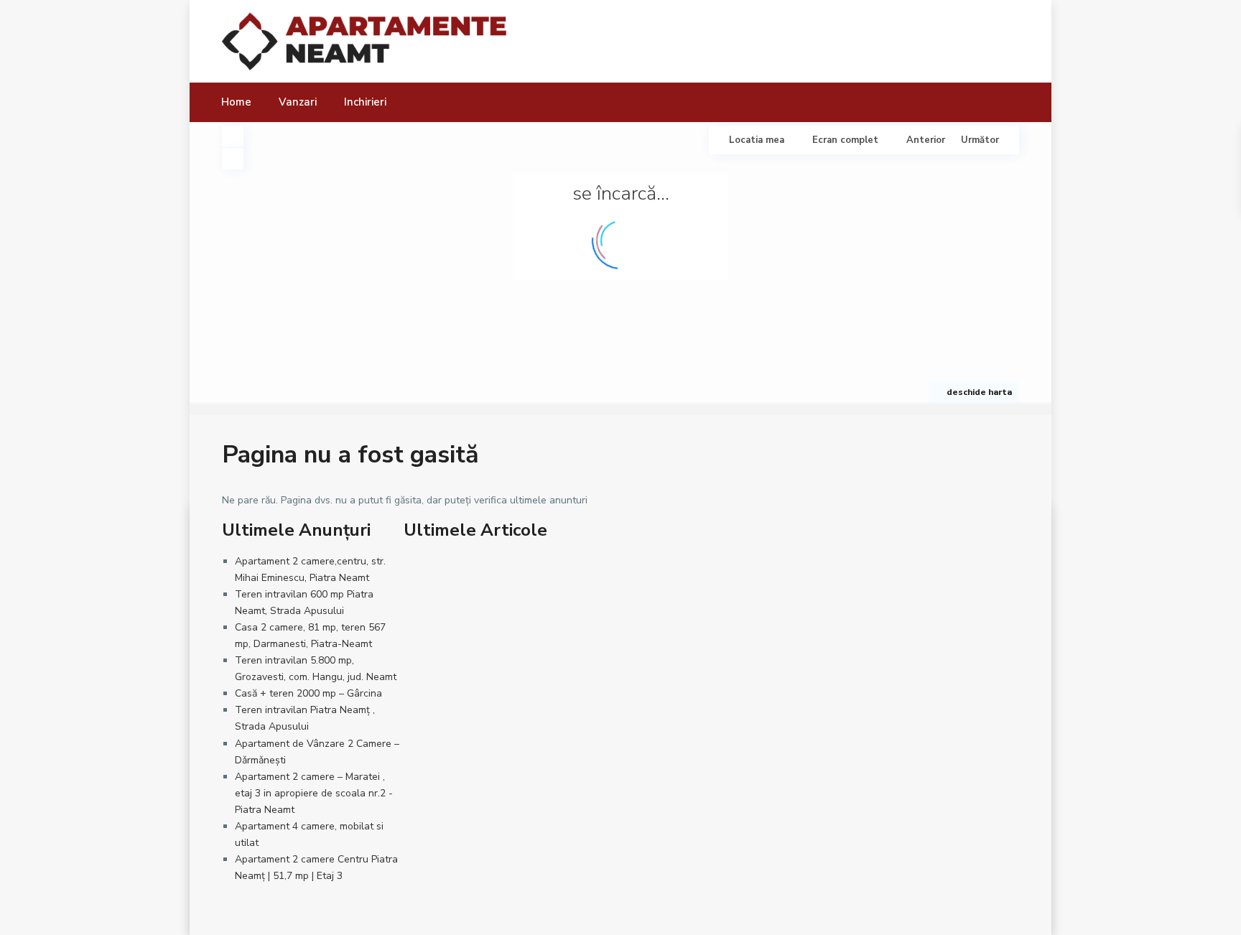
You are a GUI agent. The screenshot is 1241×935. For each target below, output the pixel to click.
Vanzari (298, 102)
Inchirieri (365, 102)
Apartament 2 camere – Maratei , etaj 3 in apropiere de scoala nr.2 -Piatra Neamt (314, 793)
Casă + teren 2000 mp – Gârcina (308, 693)
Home (236, 102)
